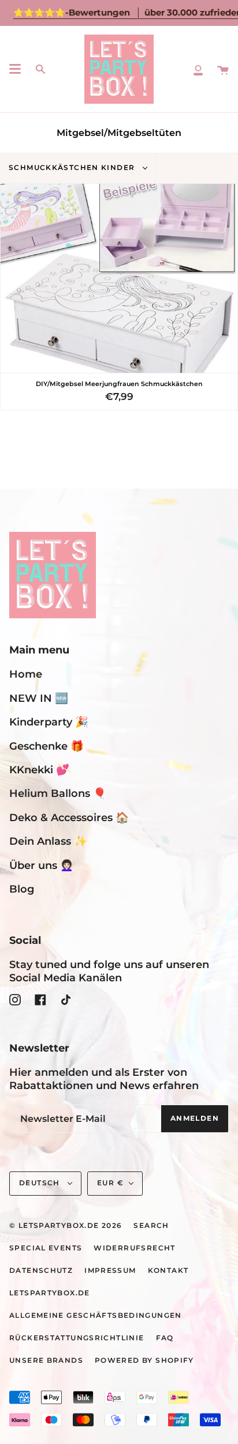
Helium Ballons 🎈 (57, 793)
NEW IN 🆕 (38, 698)
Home (25, 674)
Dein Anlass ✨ (48, 841)
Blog (21, 888)
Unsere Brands (46, 1360)
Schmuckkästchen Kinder (73, 168)
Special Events (45, 1248)
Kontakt (168, 1271)
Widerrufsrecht (134, 1248)
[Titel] (198, 69)
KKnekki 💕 (39, 769)
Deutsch (40, 1183)
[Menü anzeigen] (15, 69)
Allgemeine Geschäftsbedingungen (95, 1315)
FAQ (165, 1338)
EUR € (110, 1183)
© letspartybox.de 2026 (65, 1226)
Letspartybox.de (49, 1293)
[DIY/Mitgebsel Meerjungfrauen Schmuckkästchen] (119, 278)
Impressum (110, 1271)
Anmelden (194, 1118)
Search (151, 1226)
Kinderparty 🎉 (48, 721)
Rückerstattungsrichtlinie (76, 1338)
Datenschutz (41, 1271)
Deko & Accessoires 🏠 (69, 817)
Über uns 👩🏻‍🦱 (41, 865)
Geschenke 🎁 (46, 746)
